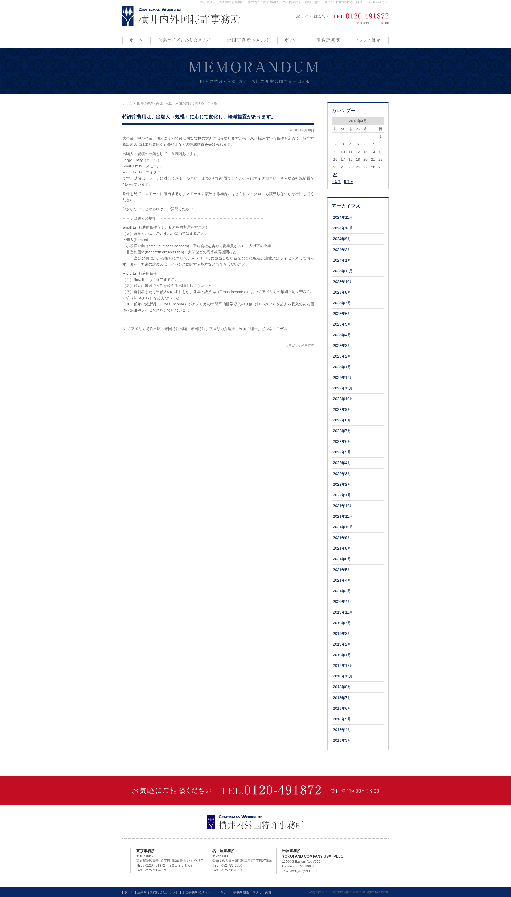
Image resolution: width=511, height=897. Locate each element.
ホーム (127, 103)
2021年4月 (342, 580)
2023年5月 (342, 324)
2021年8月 (342, 548)
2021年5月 (342, 569)
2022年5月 (342, 452)
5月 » (348, 182)
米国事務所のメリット (198, 892)
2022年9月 (342, 409)
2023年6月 (342, 313)
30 (335, 175)
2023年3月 (342, 345)
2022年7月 (342, 431)
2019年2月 (342, 644)
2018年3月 (342, 740)
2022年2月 (342, 484)
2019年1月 (342, 655)
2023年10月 (343, 281)
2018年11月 (343, 676)
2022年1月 (342, 495)
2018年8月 (342, 687)
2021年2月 (342, 591)
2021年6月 (342, 559)
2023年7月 (342, 303)
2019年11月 (343, 612)
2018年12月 (343, 665)
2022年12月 (343, 377)
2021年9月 (342, 537)
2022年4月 (342, 463)
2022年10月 (343, 399)
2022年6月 (342, 441)
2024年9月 (342, 239)
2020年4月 (342, 601)
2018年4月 (342, 730)
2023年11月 (343, 271)
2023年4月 (342, 335)
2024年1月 (342, 260)
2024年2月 (342, 249)
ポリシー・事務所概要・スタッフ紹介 (244, 892)
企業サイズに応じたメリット (158, 892)
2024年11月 (343, 217)
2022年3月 (342, 474)
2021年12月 (343, 506)
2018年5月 (342, 719)
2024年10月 (343, 228)
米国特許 (307, 345)
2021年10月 (343, 527)
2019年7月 (342, 623)
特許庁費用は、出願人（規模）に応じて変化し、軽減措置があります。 (199, 116)
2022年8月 (342, 420)
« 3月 (336, 182)
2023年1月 (342, 367)
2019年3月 (342, 633)
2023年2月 (342, 356)
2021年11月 (343, 516)
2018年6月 (342, 708)
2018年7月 (342, 698)
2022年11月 (343, 388)
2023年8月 (342, 292)
